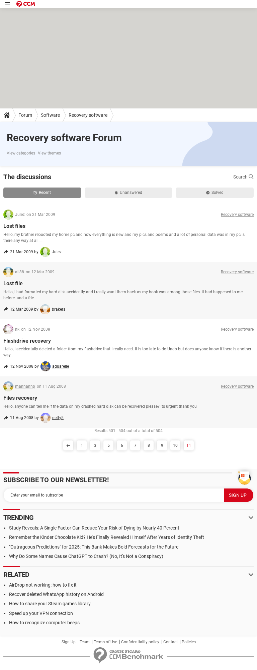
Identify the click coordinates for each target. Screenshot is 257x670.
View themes (49, 153)
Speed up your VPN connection (41, 613)
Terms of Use (105, 642)
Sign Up (69, 642)
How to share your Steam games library (50, 603)
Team (85, 642)
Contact (170, 642)
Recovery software (88, 115)
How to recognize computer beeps (44, 622)
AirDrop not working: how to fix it (43, 585)
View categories (21, 153)
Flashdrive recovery (27, 341)
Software (50, 115)
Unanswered (131, 192)
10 (175, 445)
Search (241, 177)
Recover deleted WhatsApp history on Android (56, 594)
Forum (25, 115)
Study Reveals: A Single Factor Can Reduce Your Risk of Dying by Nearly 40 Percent (94, 528)
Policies (189, 642)
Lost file (13, 283)
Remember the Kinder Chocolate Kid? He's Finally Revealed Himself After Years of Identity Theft (106, 537)
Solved (217, 192)
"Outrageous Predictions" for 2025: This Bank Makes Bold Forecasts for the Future (93, 547)
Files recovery (20, 398)
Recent (45, 192)
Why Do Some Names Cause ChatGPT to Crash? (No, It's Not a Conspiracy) (86, 556)
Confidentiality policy (140, 642)
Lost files (14, 226)
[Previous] (68, 445)
